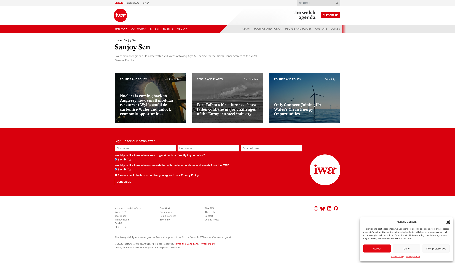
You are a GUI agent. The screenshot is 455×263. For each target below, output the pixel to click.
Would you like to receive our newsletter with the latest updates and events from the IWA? (172, 165)
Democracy (166, 212)
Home (118, 40)
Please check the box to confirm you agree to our (158, 175)
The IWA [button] (120, 28)
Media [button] (181, 28)
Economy (165, 219)
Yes (128, 159)
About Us (210, 212)
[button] (448, 221)
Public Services (168, 215)
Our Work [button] (137, 28)
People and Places (298, 28)
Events (168, 28)
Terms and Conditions (186, 243)
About (246, 28)
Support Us (330, 15)
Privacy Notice (413, 256)
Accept (377, 248)
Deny (406, 248)
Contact (209, 215)
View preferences (436, 248)
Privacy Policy (190, 175)
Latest (155, 28)
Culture (321, 28)
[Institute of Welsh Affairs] (120, 15)
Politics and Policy (268, 28)
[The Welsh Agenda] (304, 15)
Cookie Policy (397, 256)
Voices (335, 28)
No (119, 159)
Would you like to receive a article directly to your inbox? (160, 155)
